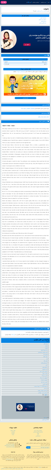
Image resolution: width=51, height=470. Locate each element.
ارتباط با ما (9, 468)
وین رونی (45, 417)
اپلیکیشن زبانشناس (35, 2)
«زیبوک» (40, 467)
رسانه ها (45, 388)
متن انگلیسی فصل (42, 23)
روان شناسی (45, 384)
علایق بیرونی (44, 367)
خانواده (45, 395)
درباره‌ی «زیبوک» (18, 468)
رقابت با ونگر (44, 373)
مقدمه (46, 346)
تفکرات (46, 348)
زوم (30, 2)
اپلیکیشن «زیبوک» (20, 71)
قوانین (13, 468)
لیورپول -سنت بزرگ (43, 378)
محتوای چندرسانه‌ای (42, 19)
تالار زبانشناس (38, 436)
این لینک (13, 334)
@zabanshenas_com (10, 444)
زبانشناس (13, 432)
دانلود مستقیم (13, 430)
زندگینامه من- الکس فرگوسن (42, 11)
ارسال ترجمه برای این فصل (43, 117)
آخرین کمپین (44, 419)
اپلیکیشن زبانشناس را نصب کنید (27, 108)
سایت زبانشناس (43, 2)
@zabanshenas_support (9, 445)
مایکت (13, 434)
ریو (47, 358)
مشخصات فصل (43, 18)
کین (46, 365)
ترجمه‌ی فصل (43, 21)
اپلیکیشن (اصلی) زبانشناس (38, 432)
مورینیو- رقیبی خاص (43, 371)
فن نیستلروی (44, 369)
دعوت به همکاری (4, 468)
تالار (27, 2)
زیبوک (38, 433)
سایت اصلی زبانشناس (9, 459)
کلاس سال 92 (44, 375)
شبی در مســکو (44, 382)
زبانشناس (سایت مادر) (38, 430)
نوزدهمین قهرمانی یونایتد (42, 390)
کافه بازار (13, 433)
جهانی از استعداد (44, 380)
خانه (48, 2)
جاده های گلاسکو (44, 350)
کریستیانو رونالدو (44, 363)
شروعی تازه (45, 354)
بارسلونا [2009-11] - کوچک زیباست (40, 386)
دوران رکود (46, 361)
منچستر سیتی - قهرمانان (42, 392)
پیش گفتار (46, 344)
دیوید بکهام (45, 356)
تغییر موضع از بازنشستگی (43, 352)
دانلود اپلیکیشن (25, 98)
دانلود (3, 2)
